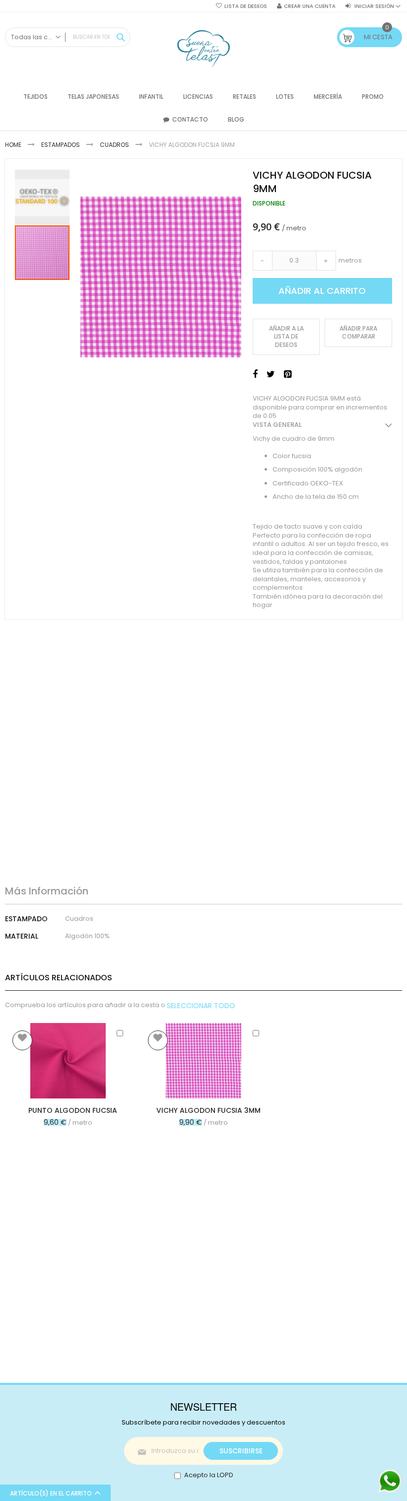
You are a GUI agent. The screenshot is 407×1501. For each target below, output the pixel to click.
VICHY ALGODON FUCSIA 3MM (208, 1110)
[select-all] (201, 1006)
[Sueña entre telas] (203, 48)
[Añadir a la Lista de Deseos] (22, 1040)
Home (13, 144)
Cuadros (114, 144)
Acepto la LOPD (208, 1475)
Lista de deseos (245, 6)
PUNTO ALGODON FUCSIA (72, 1110)
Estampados (60, 144)
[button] (42, 196)
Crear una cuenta (310, 6)
